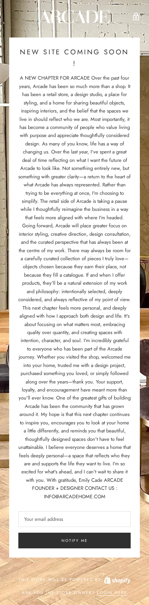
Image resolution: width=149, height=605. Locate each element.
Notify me (75, 540)
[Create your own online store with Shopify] (117, 579)
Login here (112, 592)
